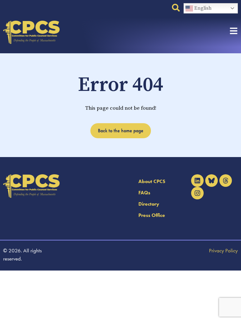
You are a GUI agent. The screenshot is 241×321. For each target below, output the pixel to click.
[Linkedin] (197, 180)
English (202, 8)
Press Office (151, 215)
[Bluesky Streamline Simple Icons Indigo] (211, 180)
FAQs (144, 193)
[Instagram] (197, 193)
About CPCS (151, 181)
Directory (148, 204)
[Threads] (225, 180)
